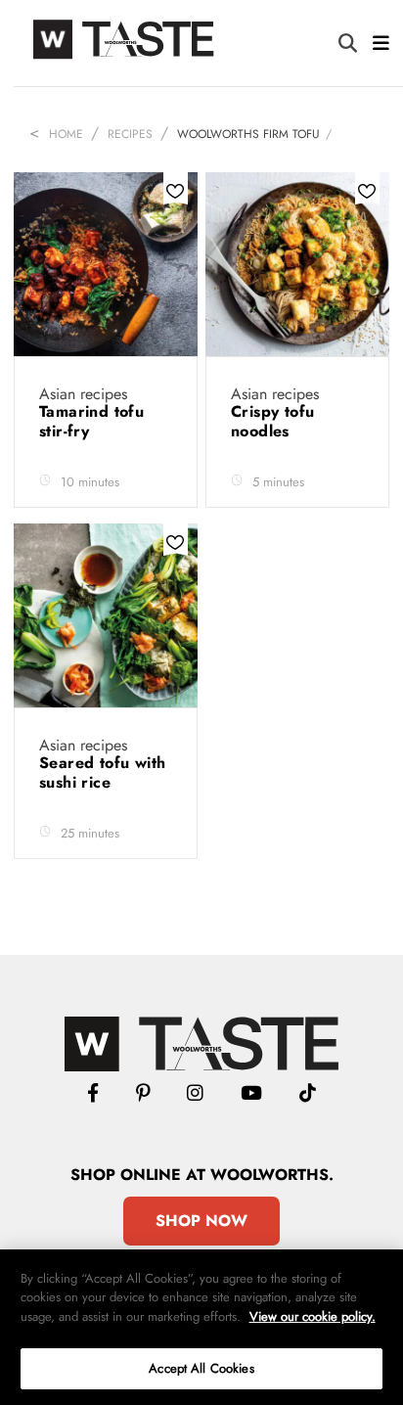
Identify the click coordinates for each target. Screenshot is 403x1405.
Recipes (130, 134)
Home (66, 134)
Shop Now (201, 1220)
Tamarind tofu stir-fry (91, 421)
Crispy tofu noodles (272, 421)
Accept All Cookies (201, 1368)
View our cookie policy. (312, 1316)
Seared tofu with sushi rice (102, 772)
